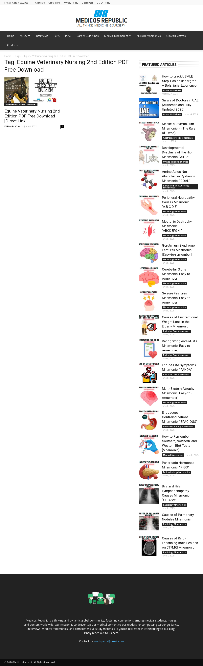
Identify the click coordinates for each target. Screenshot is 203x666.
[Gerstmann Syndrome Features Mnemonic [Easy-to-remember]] (149, 253)
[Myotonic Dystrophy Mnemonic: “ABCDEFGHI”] (149, 229)
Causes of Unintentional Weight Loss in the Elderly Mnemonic (180, 321)
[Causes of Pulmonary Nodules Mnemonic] (149, 522)
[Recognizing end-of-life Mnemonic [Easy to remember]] (149, 349)
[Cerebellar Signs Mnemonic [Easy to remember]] (149, 277)
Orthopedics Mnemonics (175, 161)
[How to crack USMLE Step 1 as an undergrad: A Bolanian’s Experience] (149, 84)
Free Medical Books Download (21, 104)
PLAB (68, 36)
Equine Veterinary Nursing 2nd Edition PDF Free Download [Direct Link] (32, 116)
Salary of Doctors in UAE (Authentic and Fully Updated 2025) (180, 104)
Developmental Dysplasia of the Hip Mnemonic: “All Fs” (177, 152)
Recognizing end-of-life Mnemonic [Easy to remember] (179, 345)
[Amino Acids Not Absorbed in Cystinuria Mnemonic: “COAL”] (149, 179)
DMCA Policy (103, 2)
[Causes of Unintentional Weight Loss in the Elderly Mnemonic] (149, 325)
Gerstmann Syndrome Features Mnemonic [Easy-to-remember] (178, 249)
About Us (40, 2)
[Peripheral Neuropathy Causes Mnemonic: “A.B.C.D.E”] (149, 205)
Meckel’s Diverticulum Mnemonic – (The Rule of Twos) (178, 128)
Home (10, 36)
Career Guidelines (88, 36)
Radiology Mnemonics (174, 504)
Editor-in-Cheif (12, 126)
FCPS (57, 36)
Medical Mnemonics (116, 36)
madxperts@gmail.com (109, 641)
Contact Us (54, 2)
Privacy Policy (70, 2)
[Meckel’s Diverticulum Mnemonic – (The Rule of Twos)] (149, 131)
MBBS (23, 36)
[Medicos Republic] (101, 18)
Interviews (42, 36)
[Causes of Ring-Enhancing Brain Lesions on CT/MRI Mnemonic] (149, 546)
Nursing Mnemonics (149, 36)
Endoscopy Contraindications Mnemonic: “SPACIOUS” (179, 417)
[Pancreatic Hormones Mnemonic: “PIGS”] (149, 470)
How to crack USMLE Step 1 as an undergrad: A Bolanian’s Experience (179, 80)
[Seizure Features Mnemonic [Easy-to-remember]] (149, 301)
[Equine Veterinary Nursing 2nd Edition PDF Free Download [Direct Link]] (34, 91)
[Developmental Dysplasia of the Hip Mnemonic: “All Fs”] (149, 155)
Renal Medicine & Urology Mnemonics (176, 186)
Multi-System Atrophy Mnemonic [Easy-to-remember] (178, 393)
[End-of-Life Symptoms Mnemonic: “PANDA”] (149, 373)
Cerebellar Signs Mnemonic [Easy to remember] (176, 273)
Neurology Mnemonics (174, 211)
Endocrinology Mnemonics (176, 472)
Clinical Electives (176, 36)
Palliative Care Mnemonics (176, 331)
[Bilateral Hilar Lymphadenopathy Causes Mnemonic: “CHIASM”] (149, 494)
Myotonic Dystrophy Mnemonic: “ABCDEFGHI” (177, 226)
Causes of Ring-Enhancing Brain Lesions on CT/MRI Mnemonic (180, 542)
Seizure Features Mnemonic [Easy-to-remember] (177, 297)
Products (12, 45)
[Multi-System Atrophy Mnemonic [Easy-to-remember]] (149, 396)
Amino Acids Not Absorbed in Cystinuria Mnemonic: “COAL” (178, 176)
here (115, 633)
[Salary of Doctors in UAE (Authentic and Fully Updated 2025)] (149, 108)
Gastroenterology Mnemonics (178, 137)
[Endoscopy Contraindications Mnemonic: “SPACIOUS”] (149, 420)
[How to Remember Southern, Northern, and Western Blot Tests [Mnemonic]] (149, 444)
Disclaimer (87, 2)
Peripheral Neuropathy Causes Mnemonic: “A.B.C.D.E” (178, 202)
